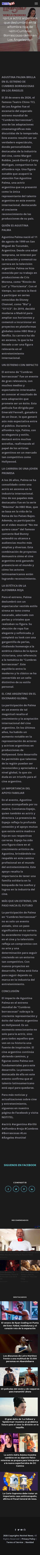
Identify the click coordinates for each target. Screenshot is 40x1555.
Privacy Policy (28, 1539)
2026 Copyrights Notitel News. (18, 1535)
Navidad (29, 1542)
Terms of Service (14, 1542)
